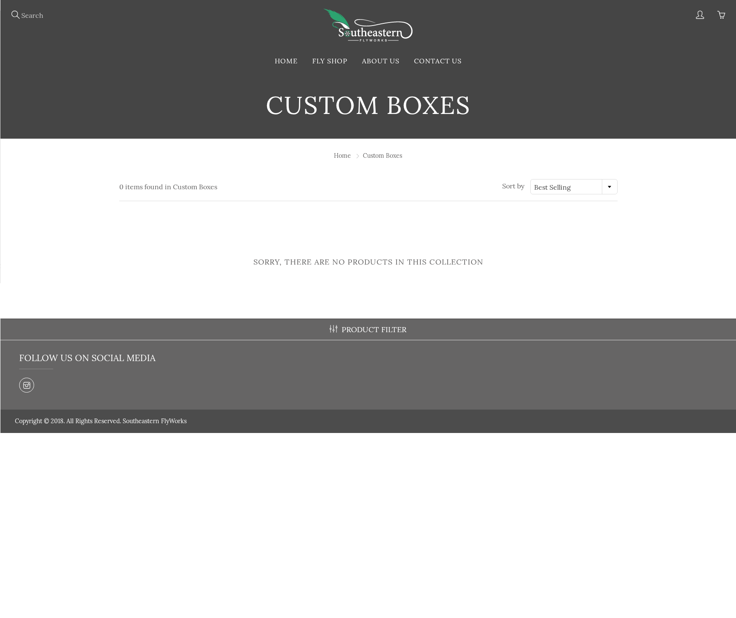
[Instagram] (26, 385)
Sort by (513, 186)
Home (286, 61)
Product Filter (374, 329)
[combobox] (574, 186)
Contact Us (438, 61)
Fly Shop (330, 61)
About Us (381, 61)
